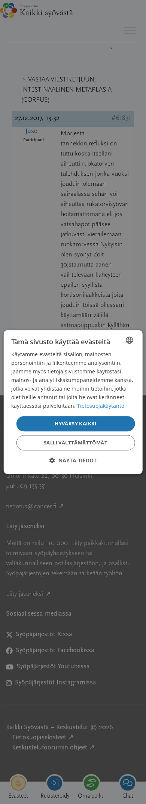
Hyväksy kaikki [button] (76, 423)
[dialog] (73, 402)
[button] (73, 460)
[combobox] (129, 340)
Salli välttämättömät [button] (75, 442)
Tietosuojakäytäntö (100, 406)
